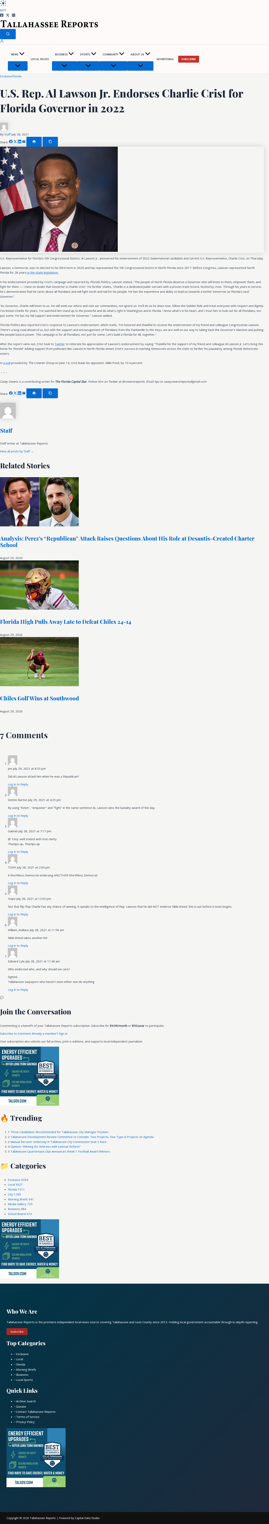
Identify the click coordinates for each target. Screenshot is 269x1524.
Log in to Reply (18, 784)
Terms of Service (27, 1417)
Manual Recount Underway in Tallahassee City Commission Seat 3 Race (58, 1142)
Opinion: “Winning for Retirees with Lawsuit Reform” (45, 1146)
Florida (16, 76)
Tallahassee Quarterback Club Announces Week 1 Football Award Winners (60, 1151)
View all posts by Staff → (17, 451)
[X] (7, 16)
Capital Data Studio (87, 1518)
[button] (21, 54)
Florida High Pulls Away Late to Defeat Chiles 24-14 (65, 621)
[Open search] (8, 34)
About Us (137, 54)
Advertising (165, 59)
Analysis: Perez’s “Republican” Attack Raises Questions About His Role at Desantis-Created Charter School (127, 542)
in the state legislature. (42, 272)
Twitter (60, 344)
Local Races (40, 59)
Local (15, 1184)
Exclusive (6, 76)
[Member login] (2, 42)
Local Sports (24, 1380)
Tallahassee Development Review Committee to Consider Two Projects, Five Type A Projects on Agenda (82, 1137)
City (14, 1194)
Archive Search (26, 1401)
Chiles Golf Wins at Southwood (39, 698)
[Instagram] (13, 16)
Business (61, 54)
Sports (85, 54)
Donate (21, 1406)
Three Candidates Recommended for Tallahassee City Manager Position (59, 1132)
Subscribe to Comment (16, 1033)
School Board (20, 1214)
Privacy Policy (25, 1422)
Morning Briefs (21, 1199)
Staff (7, 134)
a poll (6, 363)
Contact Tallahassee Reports (36, 1412)
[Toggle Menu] (18, 66)
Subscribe (188, 59)
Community (111, 54)
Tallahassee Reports (43, 1518)
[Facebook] (2, 16)
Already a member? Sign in (49, 1033)
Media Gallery (20, 1204)
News (15, 54)
